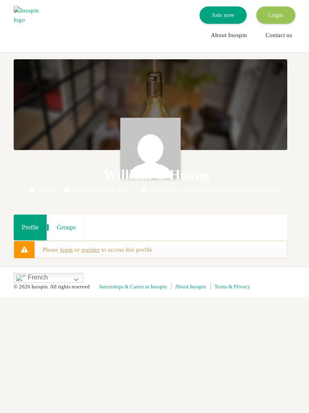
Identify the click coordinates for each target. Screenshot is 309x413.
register (90, 249)
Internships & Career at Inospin (133, 287)
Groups (66, 227)
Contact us (279, 35)
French (37, 277)
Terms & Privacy (232, 287)
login (66, 249)
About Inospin (229, 35)
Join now (223, 15)
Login (275, 15)
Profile (30, 227)
